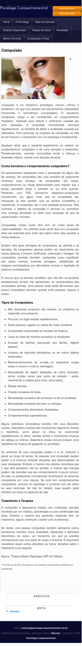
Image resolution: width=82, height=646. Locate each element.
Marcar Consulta (12, 38)
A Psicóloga (22, 22)
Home (6, 22)
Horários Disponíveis (14, 30)
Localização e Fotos (38, 38)
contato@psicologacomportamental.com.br (44, 628)
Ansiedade (62, 30)
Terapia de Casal (41, 30)
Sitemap (55, 633)
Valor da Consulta (44, 22)
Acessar (14, 611)
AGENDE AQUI (67, 8)
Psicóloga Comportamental (24, 8)
